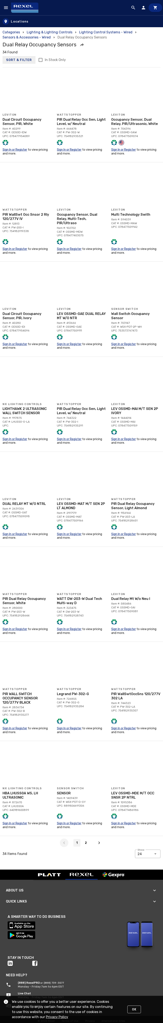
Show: (141, 849)
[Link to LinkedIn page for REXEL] (20, 963)
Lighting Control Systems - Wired (105, 32)
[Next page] (99, 843)
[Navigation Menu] (6, 8)
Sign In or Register (15, 150)
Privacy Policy (57, 1017)
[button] (82, 44)
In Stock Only (55, 60)
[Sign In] (143, 8)
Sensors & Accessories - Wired (27, 37)
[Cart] (155, 7)
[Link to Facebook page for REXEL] (44, 963)
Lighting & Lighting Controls (49, 32)
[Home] (26, 8)
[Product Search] (133, 8)
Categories (11, 32)
